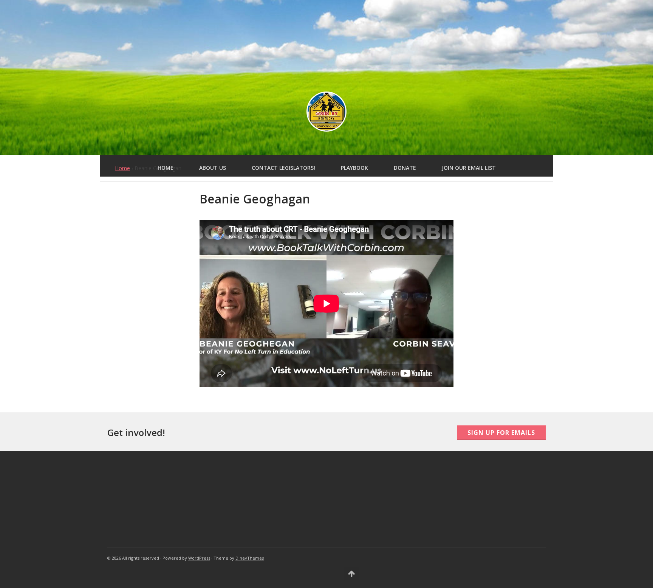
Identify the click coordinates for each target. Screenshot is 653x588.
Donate (405, 167)
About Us (212, 167)
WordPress (199, 558)
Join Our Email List (469, 167)
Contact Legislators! (283, 167)
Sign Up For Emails (501, 432)
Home (165, 167)
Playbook (354, 167)
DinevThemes (249, 558)
